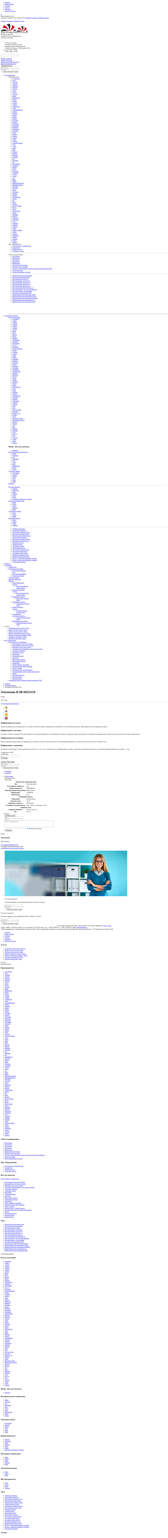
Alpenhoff (15, 319)
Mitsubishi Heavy (17, 185)
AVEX (14, 92)
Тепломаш (15, 473)
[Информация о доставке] (6, 712)
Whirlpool (15, 235)
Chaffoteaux (16, 340)
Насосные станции (18, 597)
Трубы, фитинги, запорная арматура (15, 578)
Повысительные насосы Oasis (21, 611)
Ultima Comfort (17, 230)
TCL (13, 221)
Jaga (13, 461)
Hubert (14, 357)
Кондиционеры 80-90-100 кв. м (22, 288)
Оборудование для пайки (20, 665)
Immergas (15, 359)
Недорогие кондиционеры (21, 277)
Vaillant (14, 399)
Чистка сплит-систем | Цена (18, 631)
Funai (14, 139)
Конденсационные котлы (20, 541)
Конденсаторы (17, 677)
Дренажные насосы (18, 602)
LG (13, 178)
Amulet (14, 322)
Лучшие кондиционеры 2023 (22, 293)
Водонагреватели (14, 487)
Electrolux (15, 124)
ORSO (14, 380)
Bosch (14, 99)
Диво (14, 417)
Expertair (15, 131)
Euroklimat (15, 129)
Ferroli (14, 350)
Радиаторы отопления (16, 569)
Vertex (14, 232)
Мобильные (16, 263)
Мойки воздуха (17, 249)
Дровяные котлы (18, 543)
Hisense (14, 152)
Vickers (14, 234)
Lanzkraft (15, 173)
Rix (13, 200)
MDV (14, 180)
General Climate (17, 143)
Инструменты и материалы (18, 642)
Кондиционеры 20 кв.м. (20, 279)
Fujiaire (14, 136)
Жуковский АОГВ (18, 420)
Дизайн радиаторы (18, 529)
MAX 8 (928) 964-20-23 (8, 64)
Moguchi (15, 375)
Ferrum (14, 134)
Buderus (15, 338)
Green (14, 146)
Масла (14, 673)
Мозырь (15, 431)
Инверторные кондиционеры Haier (24, 302)
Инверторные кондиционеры (22, 275)
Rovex (14, 207)
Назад (3, 696)
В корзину (4, 758)
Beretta (14, 335)
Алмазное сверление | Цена (18, 637)
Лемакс (14, 424)
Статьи (7, 937)
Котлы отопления (14, 317)
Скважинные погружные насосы (18, 615)
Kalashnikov (16, 164)
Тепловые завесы (14, 471)
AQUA (14, 89)
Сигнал (14, 438)
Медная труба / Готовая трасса (22, 670)
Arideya (14, 326)
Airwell (14, 84)
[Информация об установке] (6, 715)
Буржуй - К (16, 413)
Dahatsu (15, 113)
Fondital (15, 352)
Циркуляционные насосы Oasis (22, 587)
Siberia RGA (16, 387)
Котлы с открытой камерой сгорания (24, 558)
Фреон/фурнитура (18, 675)
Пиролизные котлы (18, 548)
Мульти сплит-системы (20, 267)
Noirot (14, 476)
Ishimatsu (15, 160)
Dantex (14, 119)
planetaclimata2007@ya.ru (1, 3)
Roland (14, 204)
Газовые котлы (17, 544)
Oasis (14, 190)
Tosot (14, 228)
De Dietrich (16, 343)
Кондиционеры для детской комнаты (24, 289)
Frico (14, 478)
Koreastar (15, 368)
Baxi (13, 333)
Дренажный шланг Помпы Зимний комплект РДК (25, 680)
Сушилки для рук (18, 251)
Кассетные (16, 260)
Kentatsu (15, 166)
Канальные (16, 258)
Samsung (15, 214)
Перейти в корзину (31, 18)
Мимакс (15, 429)
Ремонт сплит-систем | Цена (18, 630)
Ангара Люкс (16, 410)
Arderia (14, 324)
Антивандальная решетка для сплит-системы (27, 649)
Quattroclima (16, 197)
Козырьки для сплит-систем (21, 647)
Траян (14, 439)
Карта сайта (107, 925)
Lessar (14, 176)
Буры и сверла (17, 668)
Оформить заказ (43, 18)
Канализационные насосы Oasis (22, 594)
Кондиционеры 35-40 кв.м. (21, 282)
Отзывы (7, 936)
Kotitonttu (15, 370)
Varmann (15, 455)
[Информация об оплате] (6, 709)
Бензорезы (15, 654)
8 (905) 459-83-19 (6, 60)
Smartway (15, 218)
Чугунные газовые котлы (20, 550)
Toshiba (14, 227)
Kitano (14, 167)
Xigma (14, 237)
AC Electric (16, 78)
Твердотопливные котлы (20, 534)
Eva (13, 457)
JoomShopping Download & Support (12, 848)
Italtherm (15, 361)
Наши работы (9, 934)
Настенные (16, 256)
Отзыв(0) (8, 773)
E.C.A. (14, 345)
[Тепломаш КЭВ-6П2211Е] (10, 703)
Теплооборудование (19, 562)
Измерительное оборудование (22, 666)
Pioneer (14, 195)
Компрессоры (16, 678)
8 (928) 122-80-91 (6, 58)
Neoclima (15, 187)
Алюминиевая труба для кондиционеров (25, 672)
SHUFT (15, 216)
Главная (7, 684)
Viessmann (15, 401)
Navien (14, 377)
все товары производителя (9, 845)
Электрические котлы (19, 537)
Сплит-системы (17, 270)
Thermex (15, 223)
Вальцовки (16, 663)
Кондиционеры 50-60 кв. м (21, 284)
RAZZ (14, 199)
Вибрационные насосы (20, 621)
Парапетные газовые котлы (21, 536)
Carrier (14, 101)
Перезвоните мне (7, 66)
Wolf (13, 406)
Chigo (14, 108)
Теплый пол (13, 567)
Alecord (14, 87)
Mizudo (14, 373)
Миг (13, 427)
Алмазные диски (18, 652)
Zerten (14, 241)
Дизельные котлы (18, 546)
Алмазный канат (18, 656)
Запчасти (15, 658)
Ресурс (14, 434)
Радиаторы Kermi (18, 576)
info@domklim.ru (81, 927)
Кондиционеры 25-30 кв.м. (21, 281)
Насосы (11, 581)
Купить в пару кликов (8, 762)
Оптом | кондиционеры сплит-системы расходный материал (32, 268)
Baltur (14, 331)
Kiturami (15, 366)
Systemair (15, 220)
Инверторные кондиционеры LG (23, 300)
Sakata (14, 213)
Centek (14, 105)
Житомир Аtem (17, 418)
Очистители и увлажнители (21, 246)
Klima (14, 468)
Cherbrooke (16, 106)
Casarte (14, 103)
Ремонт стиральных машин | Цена (20, 635)
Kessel (14, 364)
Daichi (14, 115)
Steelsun (15, 392)
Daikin (14, 117)
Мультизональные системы (21, 272)
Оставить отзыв (10, 815)
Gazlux (14, 354)
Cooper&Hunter (17, 110)
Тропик (14, 475)
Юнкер (14, 443)
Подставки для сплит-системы (22, 644)
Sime (14, 389)
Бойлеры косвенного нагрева (22, 499)
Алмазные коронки (18, 651)
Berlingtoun (16, 98)
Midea (14, 181)
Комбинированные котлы (20, 556)
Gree (13, 145)
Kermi (14, 469)
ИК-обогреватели (14, 518)
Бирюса (15, 242)
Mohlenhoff (16, 466)
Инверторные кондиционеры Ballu (24, 295)
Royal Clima (16, 211)
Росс (13, 436)
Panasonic (15, 192)
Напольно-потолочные (20, 265)
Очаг (14, 432)
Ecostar (14, 122)
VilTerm (15, 403)
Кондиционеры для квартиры (22, 291)
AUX (14, 91)
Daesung (15, 342)
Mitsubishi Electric (18, 183)
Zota (13, 408)
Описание (8, 771)
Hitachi (14, 153)
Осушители (16, 248)
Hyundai (15, 157)
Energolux (15, 126)
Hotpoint (15, 155)
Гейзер (14, 415)
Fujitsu (14, 138)
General (14, 141)
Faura (14, 133)
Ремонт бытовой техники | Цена (19, 633)
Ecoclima (15, 120)
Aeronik (15, 82)
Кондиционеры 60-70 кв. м (21, 286)
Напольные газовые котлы (21, 539)
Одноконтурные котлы (20, 553)
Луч (13, 425)
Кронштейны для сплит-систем (22, 645)
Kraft (14, 169)
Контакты (8, 939)
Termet (14, 394)
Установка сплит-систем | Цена (19, 628)
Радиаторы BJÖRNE (19, 574)
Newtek (14, 188)
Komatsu (15, 171)
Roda (14, 202)
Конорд (14, 422)
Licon (14, 462)
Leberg (14, 174)
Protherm (15, 382)
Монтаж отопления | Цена (17, 638)
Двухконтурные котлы (19, 551)
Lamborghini (16, 371)
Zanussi (14, 239)
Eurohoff (15, 127)
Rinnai (14, 383)
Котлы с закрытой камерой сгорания (24, 560)
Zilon (14, 480)
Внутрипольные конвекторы (18, 452)
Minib (14, 454)
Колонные (15, 261)
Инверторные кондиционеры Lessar (24, 296)
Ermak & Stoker (17, 349)
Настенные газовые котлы (21, 532)
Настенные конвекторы (16, 501)
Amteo (14, 321)
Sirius (14, 390)
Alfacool (15, 85)
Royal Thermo (16, 206)
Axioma (14, 94)
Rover (14, 209)
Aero (14, 80)
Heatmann (15, 459)
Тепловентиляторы (15, 511)
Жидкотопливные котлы (20, 555)
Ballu (14, 96)
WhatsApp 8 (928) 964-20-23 (10, 62)
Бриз (14, 464)
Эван (14, 441)
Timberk (15, 225)
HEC (14, 150)
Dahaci (14, 112)
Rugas (14, 385)
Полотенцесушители (19, 530)
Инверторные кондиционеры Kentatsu (25, 298)
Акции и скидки (10, 941)
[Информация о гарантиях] (6, 719)
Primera (14, 194)
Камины (15, 450)
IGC (13, 159)
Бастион (15, 411)
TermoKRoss (16, 396)
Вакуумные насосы (18, 659)
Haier (14, 148)
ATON (14, 329)
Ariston (14, 328)
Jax (13, 162)
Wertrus (14, 404)
